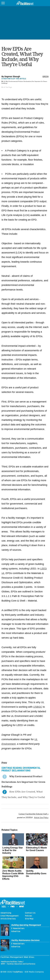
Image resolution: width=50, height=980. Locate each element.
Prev (4, 762)
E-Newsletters (17, 928)
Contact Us (30, 913)
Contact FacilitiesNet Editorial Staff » (33, 814)
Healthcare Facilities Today (12, 962)
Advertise (15, 931)
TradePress (17, 971)
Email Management (10, 916)
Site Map (29, 919)
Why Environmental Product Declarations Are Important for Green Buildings (23, 781)
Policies (28, 916)
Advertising (6, 913)
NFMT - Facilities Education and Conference (18, 964)
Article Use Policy (41, 818)
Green (45, 76)
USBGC (37, 706)
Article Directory (8, 919)
